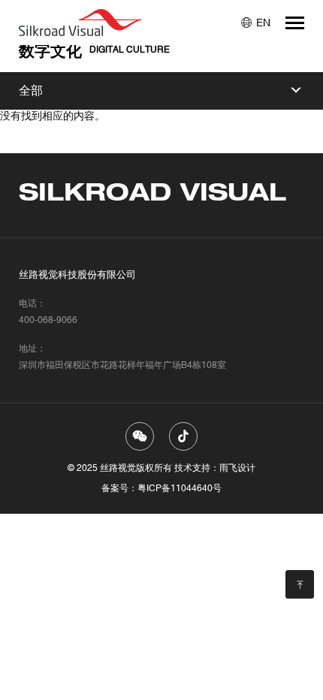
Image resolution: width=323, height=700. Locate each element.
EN (263, 23)
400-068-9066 (48, 320)
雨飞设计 (237, 468)
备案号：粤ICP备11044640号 (161, 488)
